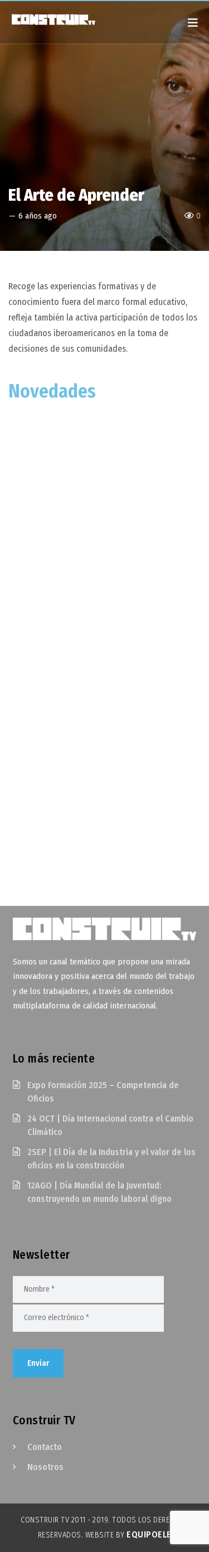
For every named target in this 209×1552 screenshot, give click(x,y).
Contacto (44, 1447)
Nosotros (45, 1467)
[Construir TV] (64, 19)
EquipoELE (149, 1534)
